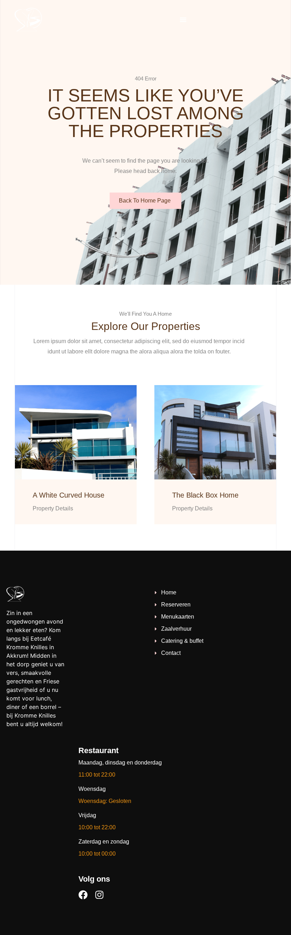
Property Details (53, 508)
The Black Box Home (205, 495)
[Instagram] (99, 894)
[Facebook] (83, 894)
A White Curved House (68, 495)
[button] (183, 19)
